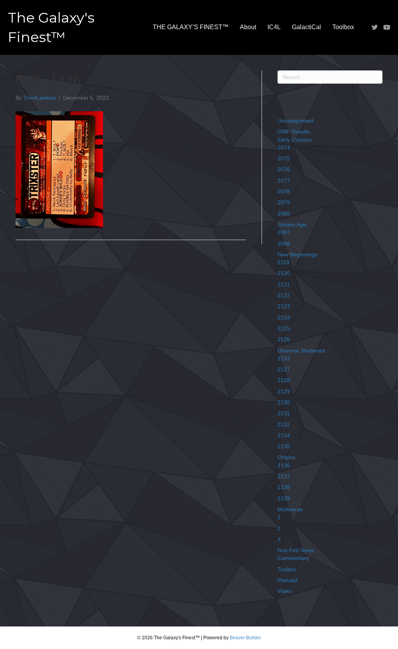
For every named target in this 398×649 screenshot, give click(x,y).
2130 (284, 402)
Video (285, 591)
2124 (284, 317)
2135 (284, 446)
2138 (284, 487)
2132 (284, 424)
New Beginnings (297, 254)
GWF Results (294, 131)
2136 (284, 465)
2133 (284, 358)
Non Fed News (296, 550)
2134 (284, 435)
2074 (284, 147)
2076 (284, 169)
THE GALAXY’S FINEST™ (191, 27)
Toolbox (343, 27)
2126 (284, 339)
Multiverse (290, 509)
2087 (284, 232)
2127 (284, 369)
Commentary (293, 558)
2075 (284, 158)
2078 (284, 191)
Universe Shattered (301, 350)
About (248, 27)
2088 (284, 243)
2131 (284, 413)
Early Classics (295, 140)
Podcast (287, 580)
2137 (284, 476)
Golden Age (292, 224)
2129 (284, 391)
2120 (284, 273)
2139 (284, 498)
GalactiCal (306, 27)
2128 (284, 380)
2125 (284, 328)
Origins (286, 457)
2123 (284, 306)
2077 (284, 180)
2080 (284, 213)
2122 (284, 295)
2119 (284, 262)
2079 (284, 202)
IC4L (274, 27)
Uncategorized (295, 121)
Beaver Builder (245, 637)
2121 (284, 284)
